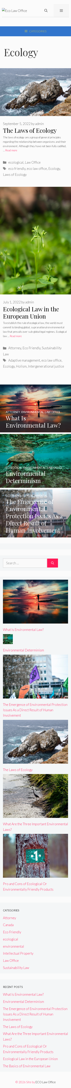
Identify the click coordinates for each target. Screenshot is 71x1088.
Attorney (14, 348)
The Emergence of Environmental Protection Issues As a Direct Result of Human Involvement (35, 709)
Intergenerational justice (46, 366)
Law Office (33, 162)
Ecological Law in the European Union (31, 312)
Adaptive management (24, 360)
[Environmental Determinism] (35, 485)
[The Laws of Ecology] (35, 761)
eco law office (37, 168)
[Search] (52, 563)
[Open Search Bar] (46, 10)
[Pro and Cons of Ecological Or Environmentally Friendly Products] (35, 875)
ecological (15, 162)
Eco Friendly (31, 348)
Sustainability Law (16, 968)
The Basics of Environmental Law (26, 1066)
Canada (8, 925)
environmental (13, 946)
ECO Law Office (46, 1082)
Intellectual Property (18, 953)
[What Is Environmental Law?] (35, 430)
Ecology (54, 168)
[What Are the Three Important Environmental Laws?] (35, 815)
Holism (21, 366)
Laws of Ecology (15, 174)
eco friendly (16, 168)
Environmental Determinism (23, 650)
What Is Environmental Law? (23, 630)
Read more (11, 150)
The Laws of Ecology (30, 130)
